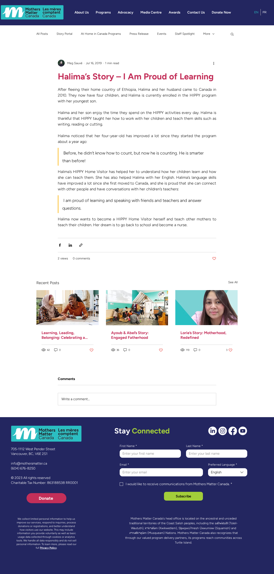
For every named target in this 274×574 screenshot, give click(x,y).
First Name (128, 446)
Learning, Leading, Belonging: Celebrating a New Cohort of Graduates (64, 335)
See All (233, 282)
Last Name (194, 446)
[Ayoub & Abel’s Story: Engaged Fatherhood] (137, 307)
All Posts (42, 34)
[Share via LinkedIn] (70, 245)
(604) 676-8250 (23, 468)
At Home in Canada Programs (101, 34)
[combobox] (227, 472)
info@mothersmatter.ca (29, 463)
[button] (81, 12)
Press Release (139, 34)
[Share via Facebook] (60, 245)
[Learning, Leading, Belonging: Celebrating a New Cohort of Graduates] (67, 307)
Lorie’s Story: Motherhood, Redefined (203, 335)
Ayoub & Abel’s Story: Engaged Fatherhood (130, 335)
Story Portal (64, 34)
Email (124, 464)
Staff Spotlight (185, 34)
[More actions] (213, 63)
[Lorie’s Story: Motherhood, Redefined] (206, 307)
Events (161, 34)
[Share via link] (81, 245)
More (206, 34)
